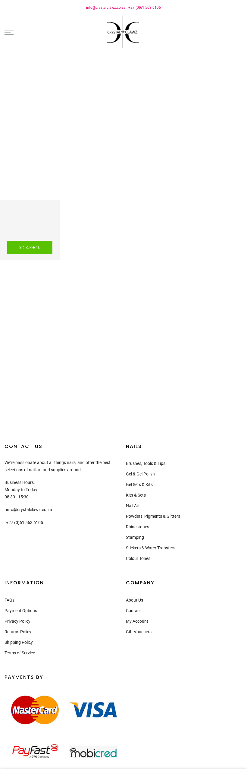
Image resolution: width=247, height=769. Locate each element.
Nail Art (133, 505)
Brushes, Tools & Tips (145, 463)
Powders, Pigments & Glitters (153, 516)
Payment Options (21, 610)
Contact (133, 610)
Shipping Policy (19, 642)
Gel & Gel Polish (140, 474)
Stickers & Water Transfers (150, 547)
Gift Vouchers (139, 631)
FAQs (9, 600)
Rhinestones (137, 526)
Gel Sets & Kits (139, 484)
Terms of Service (20, 652)
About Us (134, 600)
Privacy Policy (17, 621)
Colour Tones (138, 558)
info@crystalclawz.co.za (106, 7)
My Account (137, 621)
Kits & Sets (136, 495)
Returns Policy (18, 631)
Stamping (135, 537)
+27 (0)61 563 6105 (144, 7)
